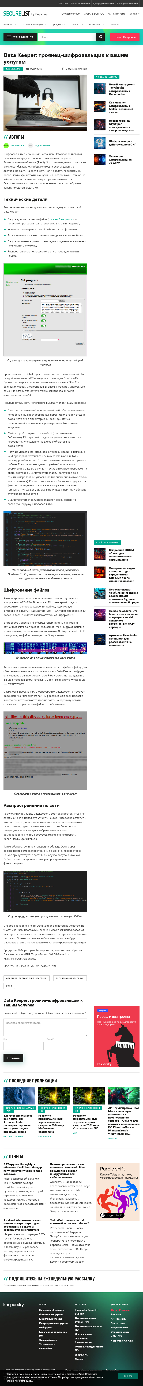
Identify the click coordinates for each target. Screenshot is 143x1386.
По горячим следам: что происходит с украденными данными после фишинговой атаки (122, 575)
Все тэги (116, 1314)
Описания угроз (120, 1331)
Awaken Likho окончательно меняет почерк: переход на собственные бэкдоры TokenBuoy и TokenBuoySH (21, 1224)
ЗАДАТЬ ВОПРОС (94, 13)
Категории (80, 1304)
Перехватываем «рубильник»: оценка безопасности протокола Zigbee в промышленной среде (124, 596)
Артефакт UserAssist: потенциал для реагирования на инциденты (123, 640)
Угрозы (43, 1304)
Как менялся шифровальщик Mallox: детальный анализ (121, 107)
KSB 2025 (116, 1336)
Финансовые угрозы (51, 1314)
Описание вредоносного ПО (89, 1348)
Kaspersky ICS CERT (123, 1340)
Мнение (79, 1358)
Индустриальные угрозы (53, 1323)
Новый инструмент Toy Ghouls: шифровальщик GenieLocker (122, 89)
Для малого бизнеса (80, 3)
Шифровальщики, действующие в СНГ (122, 143)
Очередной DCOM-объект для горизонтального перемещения (122, 554)
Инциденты (81, 1354)
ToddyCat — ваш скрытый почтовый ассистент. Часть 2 (69, 1221)
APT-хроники (118, 1318)
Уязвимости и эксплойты (47, 1346)
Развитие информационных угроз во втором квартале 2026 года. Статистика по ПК (86, 1122)
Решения (8, 24)
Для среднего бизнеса (103, 3)
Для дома (63, 3)
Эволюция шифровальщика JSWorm (120, 159)
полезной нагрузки (60, 219)
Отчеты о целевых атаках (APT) (20, 1109)
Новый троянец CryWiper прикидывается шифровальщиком (121, 125)
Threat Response (120, 1309)
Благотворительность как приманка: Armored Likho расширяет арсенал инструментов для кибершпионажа (17, 1123)
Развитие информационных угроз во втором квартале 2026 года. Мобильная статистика (51, 1123)
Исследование (13, 69)
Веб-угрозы (46, 1327)
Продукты (57, 24)
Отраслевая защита (32, 24)
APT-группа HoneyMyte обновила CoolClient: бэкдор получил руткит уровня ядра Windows (22, 1169)
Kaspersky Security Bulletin (86, 1311)
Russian (133, 13)
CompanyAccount (71, 13)
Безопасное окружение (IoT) (53, 1333)
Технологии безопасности (83, 1340)
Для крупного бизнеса (127, 3)
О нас (113, 24)
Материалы (95, 24)
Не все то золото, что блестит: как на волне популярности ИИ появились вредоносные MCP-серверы (123, 618)
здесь (29, 1381)
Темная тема (118, 13)
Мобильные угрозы (50, 1318)
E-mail (50, 1039)
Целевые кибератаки (51, 1309)
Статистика (118, 1323)
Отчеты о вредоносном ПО (53, 1109)
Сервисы (76, 24)
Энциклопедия (119, 1327)
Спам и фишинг (48, 1339)
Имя (6, 1039)
